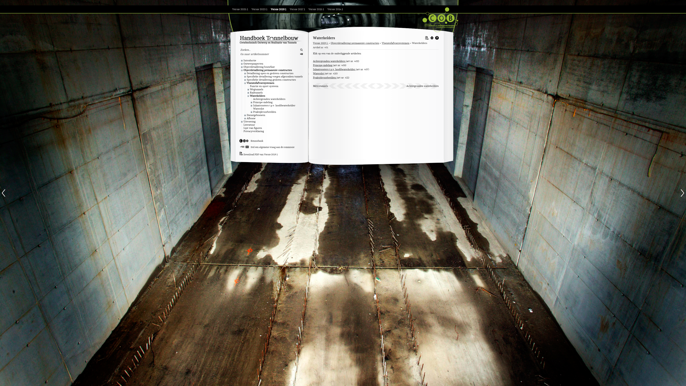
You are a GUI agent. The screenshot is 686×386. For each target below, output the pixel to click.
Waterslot (319, 73)
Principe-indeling (323, 65)
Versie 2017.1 (297, 9)
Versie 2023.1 (259, 9)
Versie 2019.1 (278, 9)
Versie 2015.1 (316, 9)
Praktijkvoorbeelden (325, 77)
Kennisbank (257, 141)
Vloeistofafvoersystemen (395, 43)
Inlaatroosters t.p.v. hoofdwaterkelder (334, 69)
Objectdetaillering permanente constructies (355, 43)
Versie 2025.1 (240, 9)
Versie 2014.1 (335, 9)
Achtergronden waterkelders (329, 61)
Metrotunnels (320, 86)
